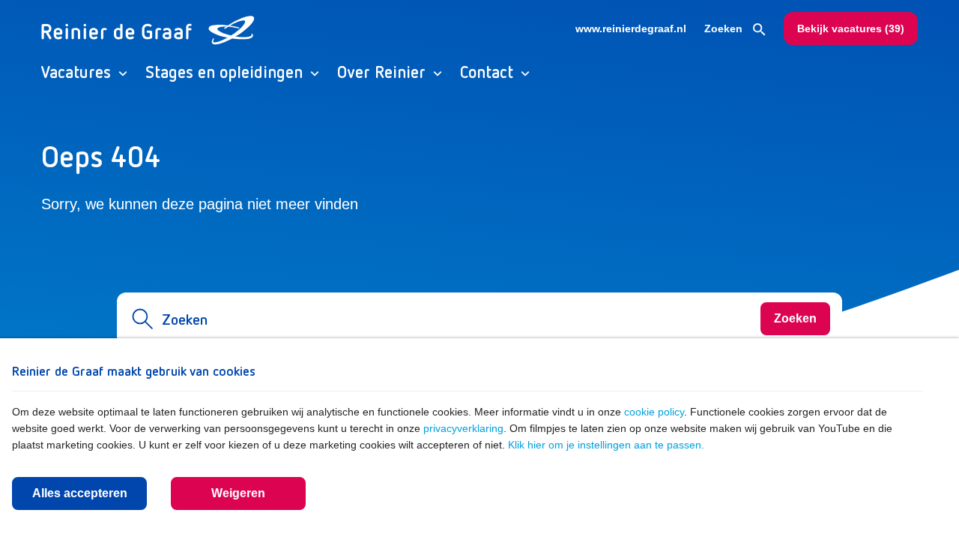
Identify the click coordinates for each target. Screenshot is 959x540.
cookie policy (654, 412)
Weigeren (238, 493)
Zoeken (724, 28)
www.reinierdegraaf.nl (630, 28)
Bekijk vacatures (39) (850, 28)
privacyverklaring (463, 428)
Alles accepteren (79, 493)
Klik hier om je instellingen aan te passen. (606, 445)
